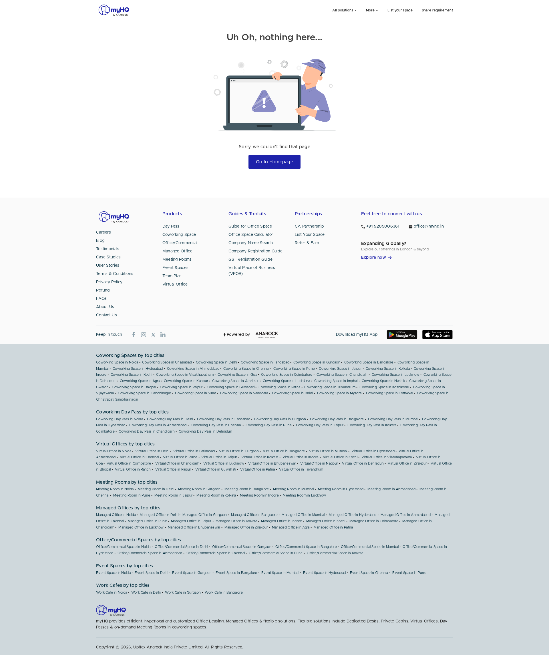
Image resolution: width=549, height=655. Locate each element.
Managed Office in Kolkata (236, 521)
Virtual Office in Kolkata (260, 457)
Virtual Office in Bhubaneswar (272, 463)
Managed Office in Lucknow (141, 527)
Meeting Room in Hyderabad (341, 489)
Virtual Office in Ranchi (133, 469)
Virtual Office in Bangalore (284, 451)
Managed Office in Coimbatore (373, 521)
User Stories (108, 266)
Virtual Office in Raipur (173, 469)
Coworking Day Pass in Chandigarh (147, 431)
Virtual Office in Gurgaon (239, 451)
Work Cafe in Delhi (146, 592)
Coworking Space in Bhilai (292, 393)
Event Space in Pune (409, 572)
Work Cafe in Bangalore (224, 592)
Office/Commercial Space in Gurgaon (241, 546)
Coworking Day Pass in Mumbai (393, 419)
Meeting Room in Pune (131, 495)
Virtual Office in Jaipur (219, 457)
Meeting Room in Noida (115, 489)
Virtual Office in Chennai (139, 457)
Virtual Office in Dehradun (363, 463)
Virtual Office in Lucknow (223, 463)
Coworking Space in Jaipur (340, 368)
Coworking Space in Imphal (336, 381)
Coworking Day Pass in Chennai (216, 425)
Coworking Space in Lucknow (395, 374)
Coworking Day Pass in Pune (269, 425)
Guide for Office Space (250, 226)
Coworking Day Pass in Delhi (170, 419)
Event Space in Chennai (369, 572)
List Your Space (310, 235)
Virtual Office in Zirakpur (407, 463)
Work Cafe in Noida (111, 592)
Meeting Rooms (177, 260)
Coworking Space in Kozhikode (384, 387)
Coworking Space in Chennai (246, 368)
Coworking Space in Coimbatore (287, 374)
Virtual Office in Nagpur (319, 463)
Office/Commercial (180, 243)
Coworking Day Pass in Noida (119, 419)
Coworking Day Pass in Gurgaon (280, 419)
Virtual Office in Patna (257, 469)
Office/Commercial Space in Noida (123, 546)
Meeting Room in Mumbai (293, 489)
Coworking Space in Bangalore (368, 362)
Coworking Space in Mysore (339, 393)
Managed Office (177, 251)
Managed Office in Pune (147, 521)
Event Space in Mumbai (280, 572)
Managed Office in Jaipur (191, 521)
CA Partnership (309, 226)
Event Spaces (175, 268)
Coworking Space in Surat (195, 393)
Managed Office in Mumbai (303, 515)
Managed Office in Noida (116, 515)
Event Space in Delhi (151, 572)
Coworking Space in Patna (279, 387)
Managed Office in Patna (333, 527)
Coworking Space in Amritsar (235, 381)
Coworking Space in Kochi (131, 374)
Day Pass (170, 226)
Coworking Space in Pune (294, 368)
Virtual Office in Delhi (152, 451)
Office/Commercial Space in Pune (276, 553)
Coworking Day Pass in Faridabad (223, 419)
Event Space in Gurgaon (192, 572)
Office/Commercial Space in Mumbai (370, 546)
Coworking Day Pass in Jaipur (319, 425)
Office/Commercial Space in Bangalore (306, 546)
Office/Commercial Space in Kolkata (335, 553)
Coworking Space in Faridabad (265, 362)
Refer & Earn (307, 243)
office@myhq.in (429, 226)
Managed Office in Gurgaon (204, 515)
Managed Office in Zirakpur (246, 527)
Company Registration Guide (255, 251)
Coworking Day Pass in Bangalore (337, 419)
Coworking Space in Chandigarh (342, 374)
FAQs (101, 299)
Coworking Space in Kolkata (388, 368)
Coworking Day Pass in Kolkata (371, 425)
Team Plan (172, 276)
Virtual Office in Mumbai (328, 451)
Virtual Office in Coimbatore (129, 463)
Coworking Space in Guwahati (230, 387)
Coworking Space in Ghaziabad (167, 362)
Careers (103, 232)
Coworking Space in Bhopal (134, 387)
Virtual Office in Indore (301, 457)
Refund (103, 290)
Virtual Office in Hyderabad (373, 451)
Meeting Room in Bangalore (246, 489)
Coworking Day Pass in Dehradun (205, 431)
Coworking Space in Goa (237, 374)
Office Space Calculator (250, 235)
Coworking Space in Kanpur (186, 381)
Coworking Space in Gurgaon (316, 362)
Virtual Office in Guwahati (215, 469)
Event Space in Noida (113, 572)
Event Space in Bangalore (236, 572)
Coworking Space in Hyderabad (138, 368)
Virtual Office (175, 284)
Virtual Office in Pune (180, 457)
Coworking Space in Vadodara (244, 393)
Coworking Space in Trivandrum (329, 387)
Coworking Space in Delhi (216, 362)
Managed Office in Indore (281, 521)
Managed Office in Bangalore (254, 515)
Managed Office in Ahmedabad (406, 515)
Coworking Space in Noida (117, 362)
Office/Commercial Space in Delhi (181, 546)
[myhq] (114, 10)
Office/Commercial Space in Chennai (215, 553)
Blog (100, 241)
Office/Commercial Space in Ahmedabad (150, 553)
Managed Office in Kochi (325, 521)
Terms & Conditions (114, 274)
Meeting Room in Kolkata (216, 495)
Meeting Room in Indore (259, 495)
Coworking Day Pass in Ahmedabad (157, 425)
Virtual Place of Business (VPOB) (251, 271)
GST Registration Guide (250, 260)
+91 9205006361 (382, 226)
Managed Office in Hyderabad (353, 515)
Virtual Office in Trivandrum (301, 469)
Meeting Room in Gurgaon (199, 489)
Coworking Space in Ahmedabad (193, 368)
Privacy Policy (109, 282)
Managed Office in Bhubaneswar (194, 527)
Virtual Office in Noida (113, 451)
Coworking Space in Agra (140, 381)
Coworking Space (179, 235)
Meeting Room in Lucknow (304, 495)
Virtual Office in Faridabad (194, 451)
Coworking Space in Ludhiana (286, 381)
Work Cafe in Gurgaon (183, 592)
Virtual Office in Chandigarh (177, 463)
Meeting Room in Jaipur (173, 495)
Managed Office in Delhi (159, 515)
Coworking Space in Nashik (383, 381)
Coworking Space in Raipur (181, 387)
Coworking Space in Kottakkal (389, 393)
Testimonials (108, 249)
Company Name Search (250, 243)
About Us (105, 307)
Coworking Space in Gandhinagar (144, 393)
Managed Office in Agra (291, 527)
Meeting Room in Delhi (156, 489)
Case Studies (108, 257)
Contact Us (106, 315)
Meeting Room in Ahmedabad (391, 489)
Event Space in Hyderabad (324, 572)
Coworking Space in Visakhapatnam (185, 374)
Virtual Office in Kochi (340, 457)
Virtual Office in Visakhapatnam (386, 457)
